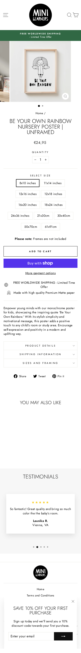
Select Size (40, 175)
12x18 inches (53, 194)
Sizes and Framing (40, 363)
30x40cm (63, 215)
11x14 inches (52, 183)
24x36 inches (20, 215)
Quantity (40, 152)
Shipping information (40, 354)
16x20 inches (27, 204)
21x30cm (43, 215)
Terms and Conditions (40, 595)
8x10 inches (28, 183)
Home (39, 113)
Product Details (40, 345)
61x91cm (51, 226)
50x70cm (30, 226)
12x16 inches (28, 194)
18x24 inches (53, 204)
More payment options (40, 273)
